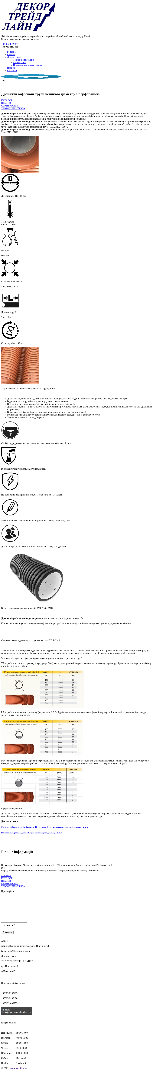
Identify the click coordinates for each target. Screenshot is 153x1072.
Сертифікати (19, 62)
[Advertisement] (36, 631)
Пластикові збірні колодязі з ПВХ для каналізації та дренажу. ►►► (31, 833)
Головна (11, 51)
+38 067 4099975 (9, 44)
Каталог (11, 54)
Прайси (11, 68)
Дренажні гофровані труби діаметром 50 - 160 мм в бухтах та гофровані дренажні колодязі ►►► (45, 827)
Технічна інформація (23, 60)
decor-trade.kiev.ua (18, 1068)
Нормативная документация (27, 65)
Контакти (12, 70)
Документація (14, 57)
